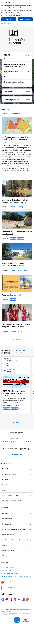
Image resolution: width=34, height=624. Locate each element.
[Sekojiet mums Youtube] (6, 599)
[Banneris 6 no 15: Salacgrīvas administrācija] (17, 435)
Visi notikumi (17, 422)
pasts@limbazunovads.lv (11, 573)
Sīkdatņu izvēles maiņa (9, 556)
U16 (21, 331)
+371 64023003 (9, 567)
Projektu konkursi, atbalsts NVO (12, 501)
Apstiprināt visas (25, 19)
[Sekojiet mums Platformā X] (11, 599)
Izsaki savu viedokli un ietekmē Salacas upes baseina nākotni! (15, 201)
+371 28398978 (9, 570)
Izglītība (26, 270)
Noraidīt (8, 19)
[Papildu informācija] (10, 582)
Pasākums (14, 408)
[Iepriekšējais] (4, 435)
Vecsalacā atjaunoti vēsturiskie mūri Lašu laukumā (17, 233)
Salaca (19, 206)
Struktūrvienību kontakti (10, 495)
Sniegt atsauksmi (17, 455)
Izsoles (4, 490)
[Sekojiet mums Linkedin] (23, 599)
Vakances (5, 479)
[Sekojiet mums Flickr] (19, 599)
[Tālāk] (30, 435)
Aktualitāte (6, 174)
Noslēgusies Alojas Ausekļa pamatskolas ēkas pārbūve (13, 264)
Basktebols (14, 331)
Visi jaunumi (17, 339)
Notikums (6, 408)
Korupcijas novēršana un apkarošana (14, 529)
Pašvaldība (5, 469)
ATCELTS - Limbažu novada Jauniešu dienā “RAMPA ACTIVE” (14, 393)
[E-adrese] (5, 582)
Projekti (13, 206)
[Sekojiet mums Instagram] (15, 599)
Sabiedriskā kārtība (8, 535)
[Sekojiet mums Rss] (27, 599)
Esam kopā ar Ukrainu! (11, 295)
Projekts (13, 270)
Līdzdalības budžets (8, 550)
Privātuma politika (8, 519)
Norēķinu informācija (9, 474)
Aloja (19, 270)
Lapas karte (6, 545)
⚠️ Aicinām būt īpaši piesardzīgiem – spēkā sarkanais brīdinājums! (16, 138)
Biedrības (20, 238)
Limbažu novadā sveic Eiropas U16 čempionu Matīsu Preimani (16, 325)
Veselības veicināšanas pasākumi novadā (15, 540)
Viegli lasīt (5, 513)
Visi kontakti (11, 588)
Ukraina (13, 299)
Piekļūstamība (6, 524)
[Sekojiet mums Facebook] (2, 599)
